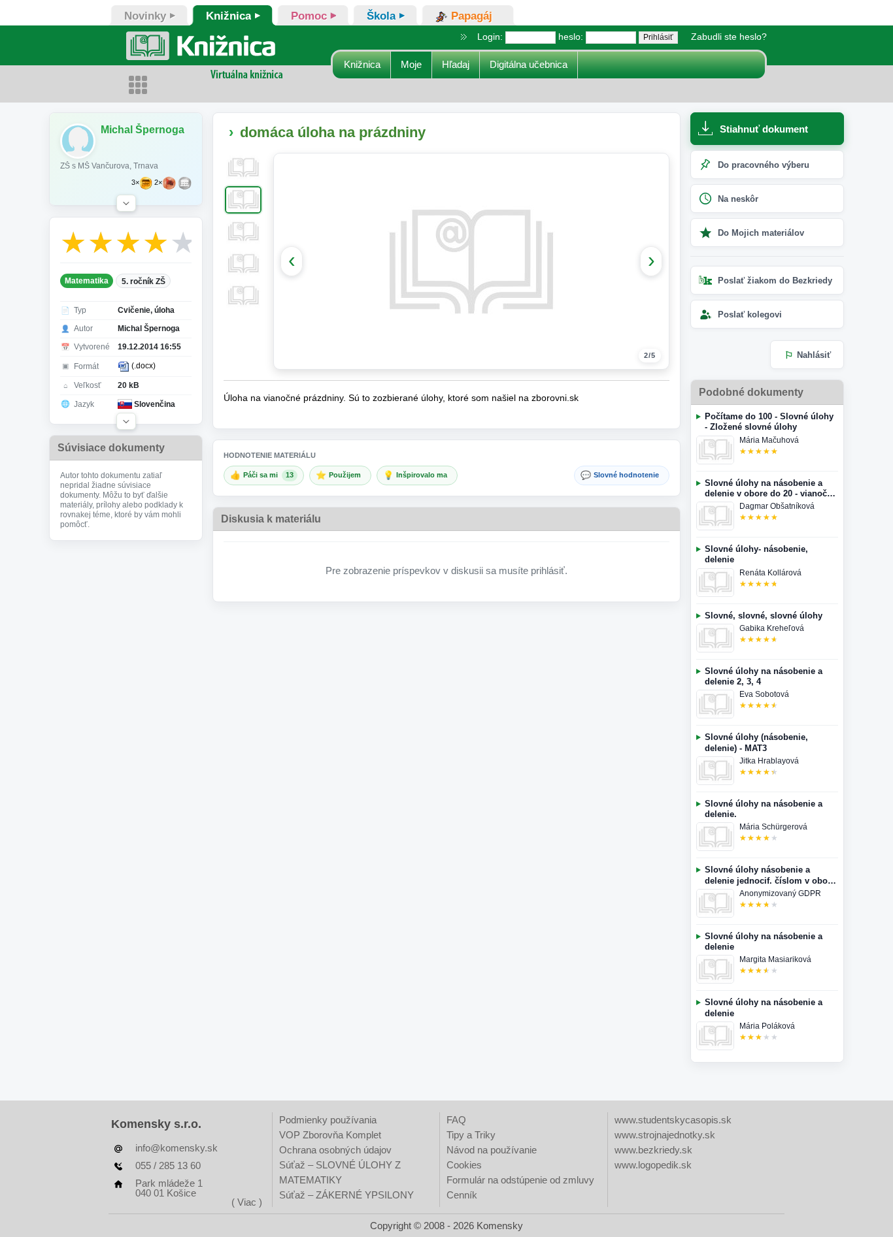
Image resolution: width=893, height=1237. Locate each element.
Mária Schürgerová (773, 826)
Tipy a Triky (471, 1134)
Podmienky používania (328, 1119)
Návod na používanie (491, 1149)
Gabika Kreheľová (771, 628)
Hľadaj (455, 64)
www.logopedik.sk (653, 1164)
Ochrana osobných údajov (335, 1149)
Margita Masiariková (775, 959)
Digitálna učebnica (528, 64)
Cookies (464, 1164)
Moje (411, 64)
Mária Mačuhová (769, 440)
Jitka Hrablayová (769, 760)
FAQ (456, 1119)
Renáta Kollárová (770, 572)
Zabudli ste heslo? (729, 36)
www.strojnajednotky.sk (665, 1134)
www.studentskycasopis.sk (673, 1119)
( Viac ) (246, 1202)
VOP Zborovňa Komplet (330, 1134)
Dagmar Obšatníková (777, 506)
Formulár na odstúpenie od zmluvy (520, 1179)
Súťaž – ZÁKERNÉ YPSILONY (346, 1194)
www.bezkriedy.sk (653, 1149)
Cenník (461, 1194)
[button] (126, 203)
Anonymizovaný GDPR (780, 893)
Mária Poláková (767, 1026)
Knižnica (362, 64)
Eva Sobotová (764, 694)
